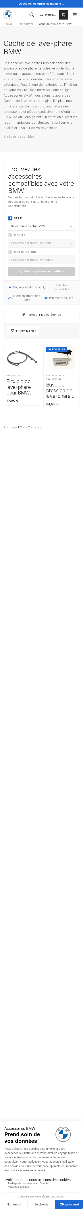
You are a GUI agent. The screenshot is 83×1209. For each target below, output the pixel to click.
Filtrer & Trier (26, 330)
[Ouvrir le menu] (74, 15)
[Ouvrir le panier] (63, 15)
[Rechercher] (32, 15)
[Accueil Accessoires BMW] (8, 14)
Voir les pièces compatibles (44, 271)
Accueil (8, 24)
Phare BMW (25, 24)
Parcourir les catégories (44, 314)
